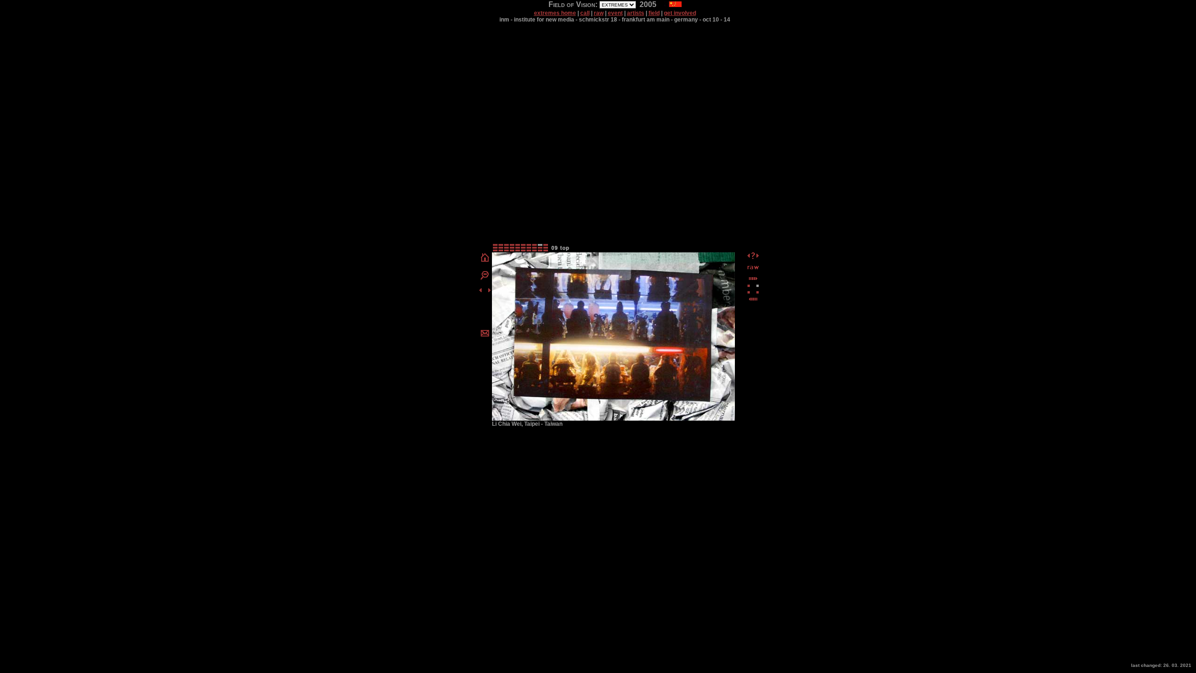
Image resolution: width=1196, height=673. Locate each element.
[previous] (480, 291)
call (585, 13)
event (615, 13)
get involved (680, 13)
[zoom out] (485, 278)
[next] (489, 291)
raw (599, 13)
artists (635, 13)
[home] (485, 261)
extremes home (555, 13)
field (654, 13)
